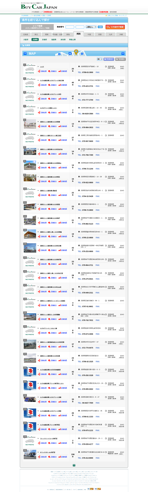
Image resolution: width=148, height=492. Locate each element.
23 (73, 206)
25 (73, 69)
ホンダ (67, 473)
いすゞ (93, 473)
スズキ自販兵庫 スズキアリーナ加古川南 (52, 80)
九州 (110, 34)
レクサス (55, 473)
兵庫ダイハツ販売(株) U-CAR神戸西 (50, 259)
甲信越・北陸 (57, 34)
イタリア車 (87, 471)
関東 (46, 34)
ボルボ (85, 484)
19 (73, 234)
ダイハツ (88, 473)
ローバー (83, 480)
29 (25, 450)
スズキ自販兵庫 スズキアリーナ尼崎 (50, 397)
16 (73, 179)
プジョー (73, 482)
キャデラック (74, 477)
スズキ (83, 473)
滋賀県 (53, 39)
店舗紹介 (54, 71)
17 (25, 285)
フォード (58, 479)
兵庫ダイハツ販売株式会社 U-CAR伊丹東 (52, 342)
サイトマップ (123, 15)
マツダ (79, 473)
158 (72, 454)
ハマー (88, 477)
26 (25, 409)
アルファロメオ (83, 482)
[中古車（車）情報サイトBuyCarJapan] (38, 5)
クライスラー (78, 479)
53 (73, 385)
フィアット (59, 484)
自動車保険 (104, 12)
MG (92, 480)
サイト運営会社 (50, 489)
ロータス (88, 480)
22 (73, 193)
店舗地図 (64, 71)
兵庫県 (49, 15)
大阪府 (25, 39)
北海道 (25, 34)
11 (25, 202)
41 (73, 317)
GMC (85, 477)
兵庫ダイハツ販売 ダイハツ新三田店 (50, 135)
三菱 (71, 473)
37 (73, 344)
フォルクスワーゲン (61, 477)
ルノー (77, 482)
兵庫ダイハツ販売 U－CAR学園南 (50, 314)
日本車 (58, 471)
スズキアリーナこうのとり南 (48, 328)
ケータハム (61, 482)
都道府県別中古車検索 (91, 12)
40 (73, 82)
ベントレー (54, 480)
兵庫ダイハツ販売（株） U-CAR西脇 (51, 232)
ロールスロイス (94, 479)
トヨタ (60, 473)
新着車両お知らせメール (61, 12)
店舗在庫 (44, 71)
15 (25, 257)
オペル (68, 477)
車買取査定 (48, 12)
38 (73, 289)
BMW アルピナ (88, 475)
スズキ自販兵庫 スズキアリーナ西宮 (50, 411)
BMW (76, 475)
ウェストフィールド (53, 482)
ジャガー (69, 480)
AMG (61, 475)
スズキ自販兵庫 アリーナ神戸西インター (52, 383)
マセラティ (97, 482)
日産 (64, 473)
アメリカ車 (68, 471)
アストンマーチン (62, 480)
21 (73, 220)
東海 (68, 34)
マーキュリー (64, 479)
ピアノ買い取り (67, 489)
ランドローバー (75, 480)
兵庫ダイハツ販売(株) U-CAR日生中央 (51, 149)
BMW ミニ (81, 475)
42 (73, 96)
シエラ (42, 66)
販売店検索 (113, 12)
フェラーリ (91, 482)
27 (73, 138)
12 (25, 216)
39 (73, 427)
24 (25, 381)
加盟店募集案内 (59, 489)
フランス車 (81, 471)
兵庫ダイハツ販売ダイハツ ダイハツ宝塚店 (52, 301)
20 (25, 326)
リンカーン (52, 479)
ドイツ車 (63, 471)
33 (73, 399)
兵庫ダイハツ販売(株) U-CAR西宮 (50, 204)
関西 (43, 15)
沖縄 (121, 34)
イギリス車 (74, 471)
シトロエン (67, 482)
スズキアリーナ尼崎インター (48, 108)
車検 (85, 489)
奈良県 (63, 39)
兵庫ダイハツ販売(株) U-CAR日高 (50, 356)
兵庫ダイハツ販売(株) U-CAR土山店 (50, 287)
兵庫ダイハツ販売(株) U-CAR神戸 (50, 218)
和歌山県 (72, 39)
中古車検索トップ (37, 12)
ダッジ (84, 479)
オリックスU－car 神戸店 (47, 452)
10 (25, 188)
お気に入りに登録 (112, 15)
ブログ (74, 489)
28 (73, 275)
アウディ (54, 477)
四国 (100, 34)
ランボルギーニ (66, 484)
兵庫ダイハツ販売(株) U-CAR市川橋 (50, 245)
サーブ (90, 484)
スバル (75, 473)
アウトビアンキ (79, 484)
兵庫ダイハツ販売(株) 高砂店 (48, 190)
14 (73, 151)
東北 (36, 34)
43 (73, 248)
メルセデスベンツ (55, 475)
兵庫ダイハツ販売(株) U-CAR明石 (50, 177)
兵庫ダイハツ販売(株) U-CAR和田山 (50, 163)
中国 (89, 34)
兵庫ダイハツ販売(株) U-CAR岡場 (50, 122)
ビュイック (93, 477)
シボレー (80, 477)
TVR (95, 480)
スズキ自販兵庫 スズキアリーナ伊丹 (50, 94)
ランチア (73, 484)
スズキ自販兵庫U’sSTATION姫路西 (50, 369)
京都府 (44, 39)
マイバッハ (66, 475)
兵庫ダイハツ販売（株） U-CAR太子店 (51, 273)
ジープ (88, 479)
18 (25, 299)
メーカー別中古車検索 (77, 12)
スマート (72, 475)
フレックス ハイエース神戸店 (48, 438)
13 (73, 124)
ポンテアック (71, 479)
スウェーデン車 (93, 471)
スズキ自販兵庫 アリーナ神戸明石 (50, 425)
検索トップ (53, 471)
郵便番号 (60, 27)
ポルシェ (95, 475)
